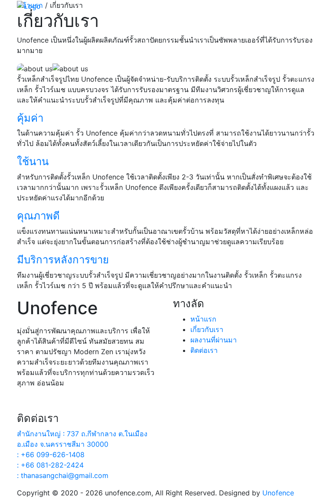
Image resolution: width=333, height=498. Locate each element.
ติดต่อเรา (204, 350)
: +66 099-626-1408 (51, 454)
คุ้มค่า (30, 118)
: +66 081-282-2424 (50, 465)
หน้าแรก (203, 319)
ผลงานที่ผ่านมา (213, 339)
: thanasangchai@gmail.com (62, 475)
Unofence (278, 492)
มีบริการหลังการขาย (63, 259)
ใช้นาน (33, 161)
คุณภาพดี (38, 215)
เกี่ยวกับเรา (206, 329)
